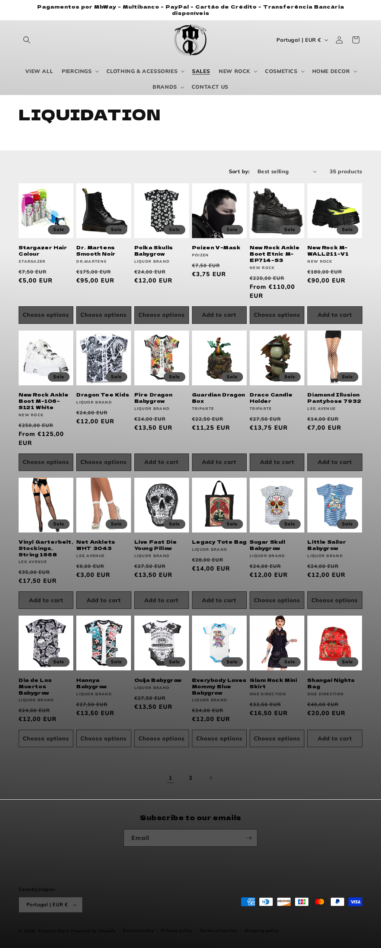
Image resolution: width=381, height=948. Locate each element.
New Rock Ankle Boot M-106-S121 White (43, 401)
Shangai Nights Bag (331, 683)
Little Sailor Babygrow (326, 545)
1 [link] (171, 777)
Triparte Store (54, 930)
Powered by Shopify (93, 930)
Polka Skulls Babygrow (153, 250)
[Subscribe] (249, 838)
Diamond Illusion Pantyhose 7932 (334, 398)
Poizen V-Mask (216, 247)
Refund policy (138, 930)
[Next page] (210, 778)
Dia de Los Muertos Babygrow (35, 686)
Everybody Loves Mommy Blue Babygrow (219, 686)
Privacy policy (177, 930)
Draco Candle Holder (271, 398)
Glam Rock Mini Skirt (273, 683)
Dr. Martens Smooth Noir (96, 250)
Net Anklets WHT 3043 (95, 545)
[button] (27, 40)
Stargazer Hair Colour (43, 250)
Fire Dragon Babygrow (153, 398)
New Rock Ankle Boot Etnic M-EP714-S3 (275, 253)
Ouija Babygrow (158, 680)
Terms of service (218, 930)
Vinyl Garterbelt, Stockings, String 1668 (46, 548)
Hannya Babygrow (91, 683)
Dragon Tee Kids (102, 395)
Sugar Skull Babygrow (267, 545)
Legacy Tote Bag (219, 542)
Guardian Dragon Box (218, 398)
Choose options (46, 314)
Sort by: (239, 171)
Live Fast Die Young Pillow (155, 545)
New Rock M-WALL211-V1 (328, 250)
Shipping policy (261, 930)
